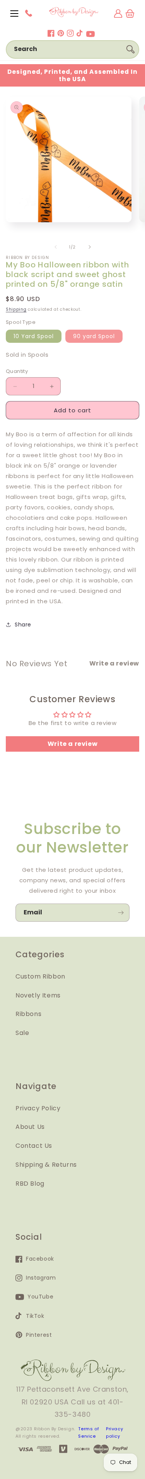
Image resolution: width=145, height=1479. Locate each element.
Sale (22, 1032)
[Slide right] (89, 246)
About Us (30, 1126)
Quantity (17, 371)
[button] (14, 13)
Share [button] (23, 624)
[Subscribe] (120, 913)
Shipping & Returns (46, 1164)
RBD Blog (29, 1183)
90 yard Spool (94, 336)
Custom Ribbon (40, 976)
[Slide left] (55, 246)
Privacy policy (114, 1433)
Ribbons (28, 1013)
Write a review (72, 743)
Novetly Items (38, 995)
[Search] (130, 49)
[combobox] (72, 49)
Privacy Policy (37, 1108)
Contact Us (33, 1145)
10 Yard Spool (34, 336)
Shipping (16, 309)
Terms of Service (88, 1433)
